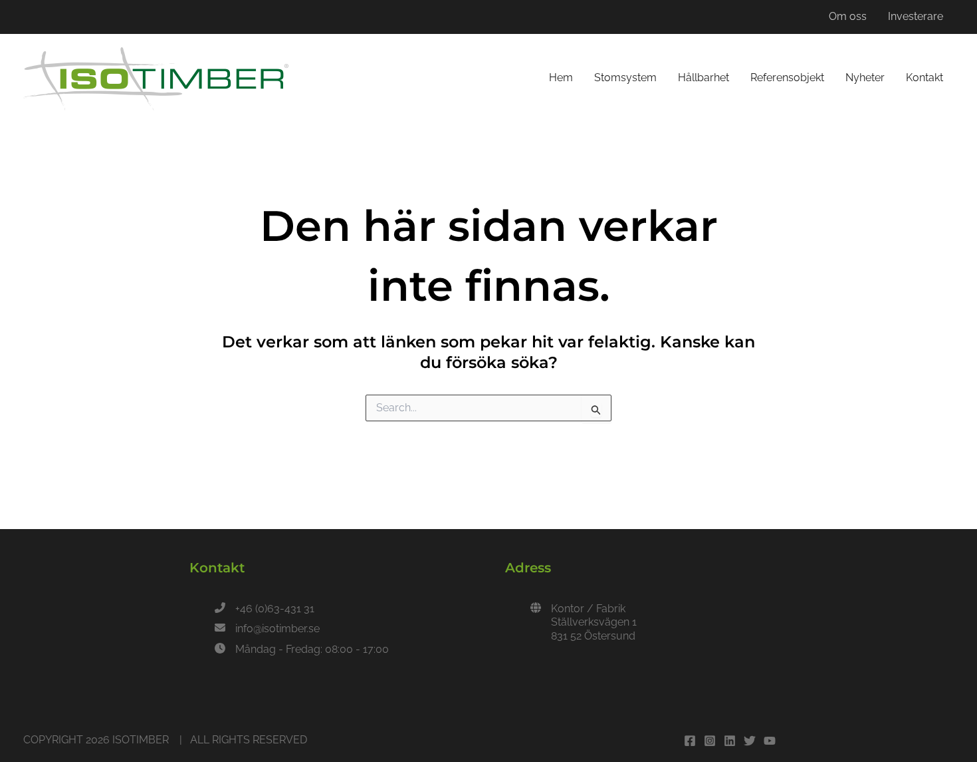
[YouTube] (770, 741)
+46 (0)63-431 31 (274, 608)
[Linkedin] (730, 741)
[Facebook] (690, 741)
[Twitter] (750, 741)
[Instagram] (710, 741)
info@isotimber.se (277, 628)
